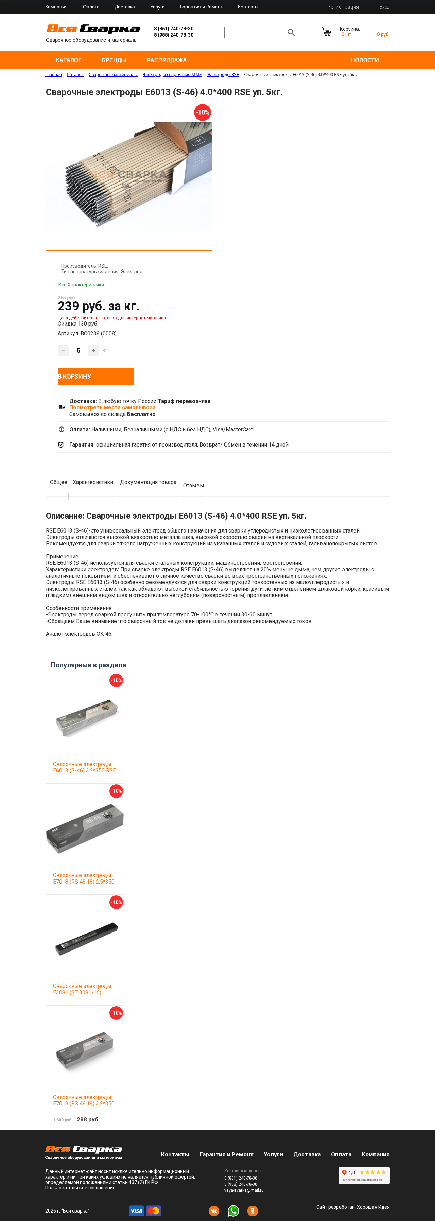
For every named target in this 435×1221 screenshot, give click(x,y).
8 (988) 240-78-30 (173, 35)
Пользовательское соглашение (80, 1187)
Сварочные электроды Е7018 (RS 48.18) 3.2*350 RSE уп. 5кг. (84, 1103)
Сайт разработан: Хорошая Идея (353, 1207)
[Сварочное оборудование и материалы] (93, 33)
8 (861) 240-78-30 (173, 28)
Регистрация (343, 7)
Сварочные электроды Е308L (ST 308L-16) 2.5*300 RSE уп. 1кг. (82, 992)
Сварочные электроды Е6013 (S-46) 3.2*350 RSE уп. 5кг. (84, 770)
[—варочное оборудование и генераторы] (83, 1158)
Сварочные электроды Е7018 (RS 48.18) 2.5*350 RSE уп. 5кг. (84, 881)
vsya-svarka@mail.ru (244, 1190)
